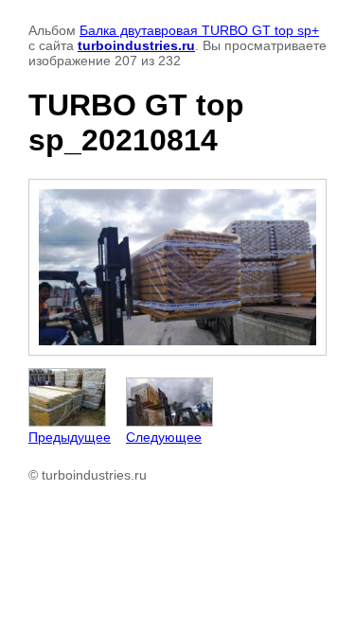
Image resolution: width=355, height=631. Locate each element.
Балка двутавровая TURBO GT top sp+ (199, 30)
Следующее (164, 437)
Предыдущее (69, 437)
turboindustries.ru (136, 45)
